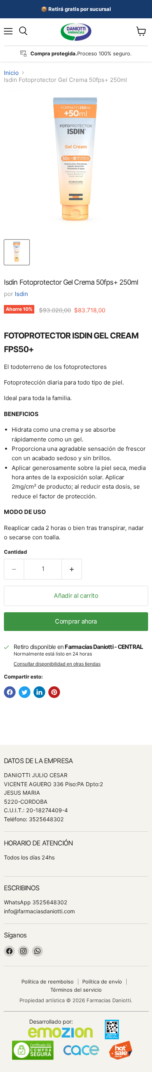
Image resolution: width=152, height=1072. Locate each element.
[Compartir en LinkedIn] (39, 692)
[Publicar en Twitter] (24, 692)
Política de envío (102, 981)
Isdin (21, 294)
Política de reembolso (47, 981)
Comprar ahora (76, 621)
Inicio (11, 72)
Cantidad (15, 552)
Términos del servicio (76, 990)
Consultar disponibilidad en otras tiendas (57, 664)
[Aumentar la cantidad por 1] (72, 569)
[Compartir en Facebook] (10, 692)
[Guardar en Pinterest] (54, 692)
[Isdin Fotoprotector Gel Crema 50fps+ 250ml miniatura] (16, 252)
